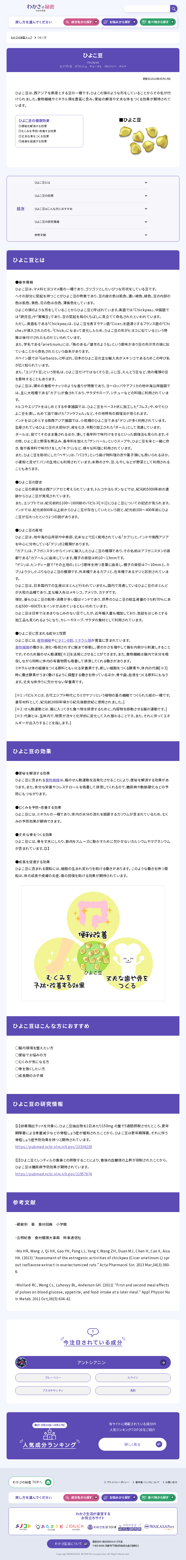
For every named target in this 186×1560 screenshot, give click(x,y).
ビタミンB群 (64, 640)
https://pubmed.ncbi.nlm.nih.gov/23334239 (53, 1146)
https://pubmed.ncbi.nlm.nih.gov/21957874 (53, 1173)
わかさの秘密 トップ (21, 37)
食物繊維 (44, 640)
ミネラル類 (83, 640)
